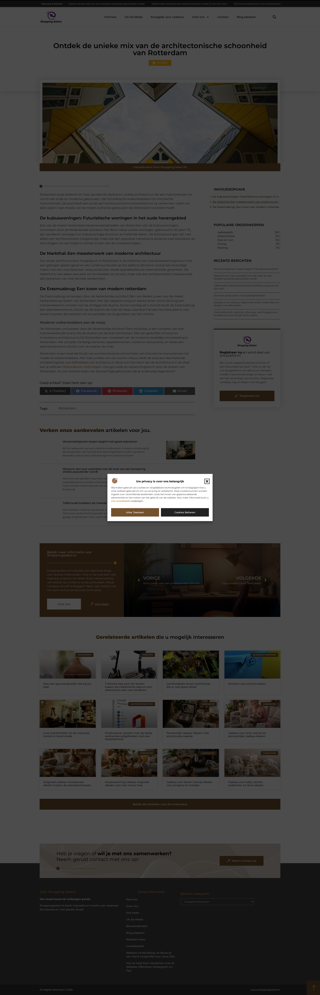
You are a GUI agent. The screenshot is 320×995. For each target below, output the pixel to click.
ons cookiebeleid (120, 501)
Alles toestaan (135, 512)
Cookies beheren (184, 512)
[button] (207, 481)
